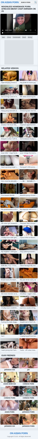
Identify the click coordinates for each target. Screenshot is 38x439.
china (9, 37)
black (24, 37)
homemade (16, 37)
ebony (30, 37)
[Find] (35, 2)
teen (3, 37)
